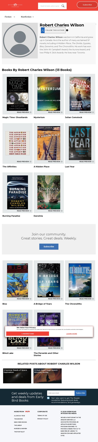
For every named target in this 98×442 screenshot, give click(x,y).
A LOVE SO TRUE (19, 416)
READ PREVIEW (23, 112)
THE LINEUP (18, 425)
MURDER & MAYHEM (20, 428)
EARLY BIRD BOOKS (20, 422)
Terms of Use (42, 415)
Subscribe (87, 5)
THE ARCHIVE (18, 419)
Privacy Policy (42, 419)
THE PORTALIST (19, 432)
